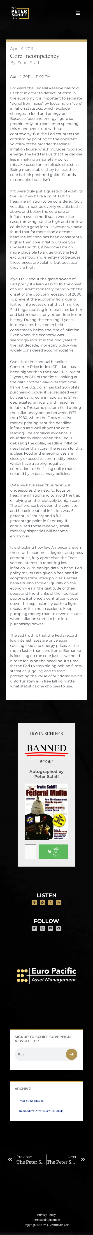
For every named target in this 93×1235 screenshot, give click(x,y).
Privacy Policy (46, 1215)
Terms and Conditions (46, 1220)
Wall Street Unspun (31, 1101)
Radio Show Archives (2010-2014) (41, 1111)
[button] (78, 13)
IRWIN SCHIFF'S (46, 733)
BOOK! (46, 762)
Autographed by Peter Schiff (46, 774)
